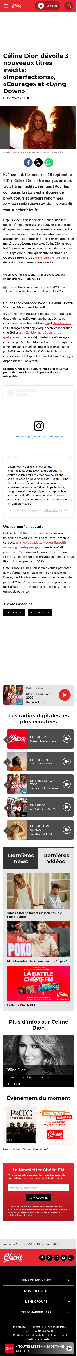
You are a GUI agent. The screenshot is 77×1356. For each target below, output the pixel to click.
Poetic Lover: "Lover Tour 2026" (25, 1149)
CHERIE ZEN (39, 760)
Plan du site (18, 1326)
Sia (47, 323)
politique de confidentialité (20, 1215)
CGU (26, 1330)
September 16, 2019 (51, 291)
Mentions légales (55, 1326)
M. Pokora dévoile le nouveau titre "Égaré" (37, 961)
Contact (35, 1326)
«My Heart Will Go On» (50, 257)
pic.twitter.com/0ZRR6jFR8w (47, 287)
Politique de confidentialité (29, 1335)
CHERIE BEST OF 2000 (38, 695)
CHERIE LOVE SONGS (40, 828)
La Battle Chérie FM (21, 1005)
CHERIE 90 (37, 805)
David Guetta (62, 323)
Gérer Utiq (57, 1335)
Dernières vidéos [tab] (56, 858)
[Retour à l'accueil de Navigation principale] (17, 6)
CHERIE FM (38, 737)
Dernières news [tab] (21, 858)
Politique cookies (43, 1330)
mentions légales (51, 1212)
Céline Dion (51, 510)
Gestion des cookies (38, 1339)
